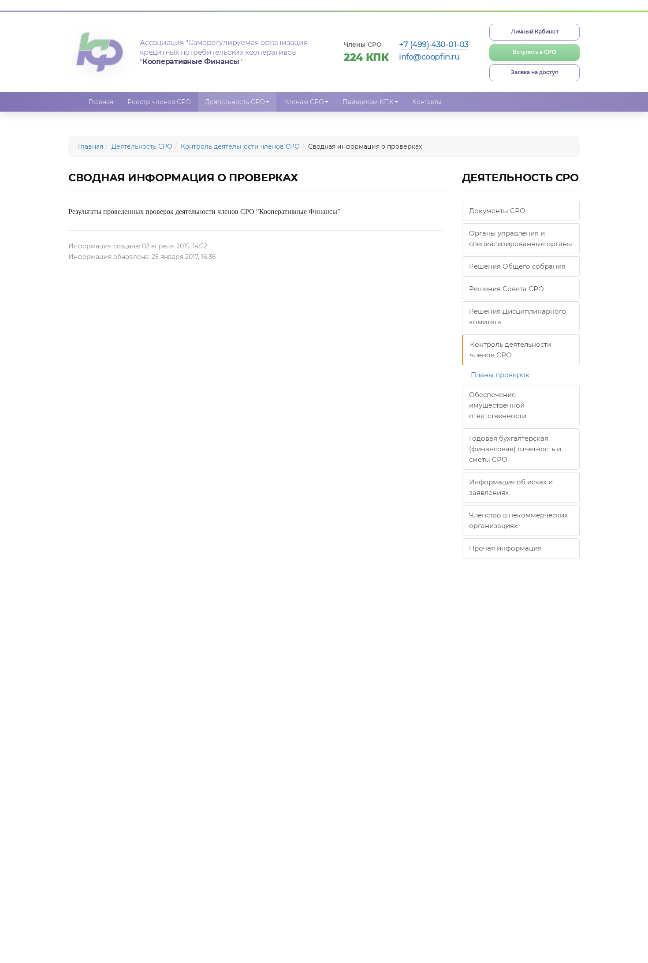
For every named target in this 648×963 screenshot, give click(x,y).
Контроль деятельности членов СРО (240, 146)
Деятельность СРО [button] (235, 102)
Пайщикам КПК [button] (368, 102)
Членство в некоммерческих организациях (518, 520)
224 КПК (366, 57)
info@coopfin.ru (429, 57)
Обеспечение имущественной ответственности (497, 405)
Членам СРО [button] (303, 102)
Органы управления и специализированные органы (520, 238)
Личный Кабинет (535, 31)
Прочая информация (505, 548)
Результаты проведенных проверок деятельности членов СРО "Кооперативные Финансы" (204, 211)
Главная (101, 102)
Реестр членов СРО (159, 102)
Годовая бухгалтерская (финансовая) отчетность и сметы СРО (515, 449)
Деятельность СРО (142, 146)
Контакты (427, 102)
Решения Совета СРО (506, 289)
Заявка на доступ (535, 72)
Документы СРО (497, 210)
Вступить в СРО (534, 52)
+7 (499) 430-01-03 (434, 44)
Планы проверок (500, 375)
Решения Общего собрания (517, 266)
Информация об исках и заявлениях (511, 487)
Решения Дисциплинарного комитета (517, 316)
